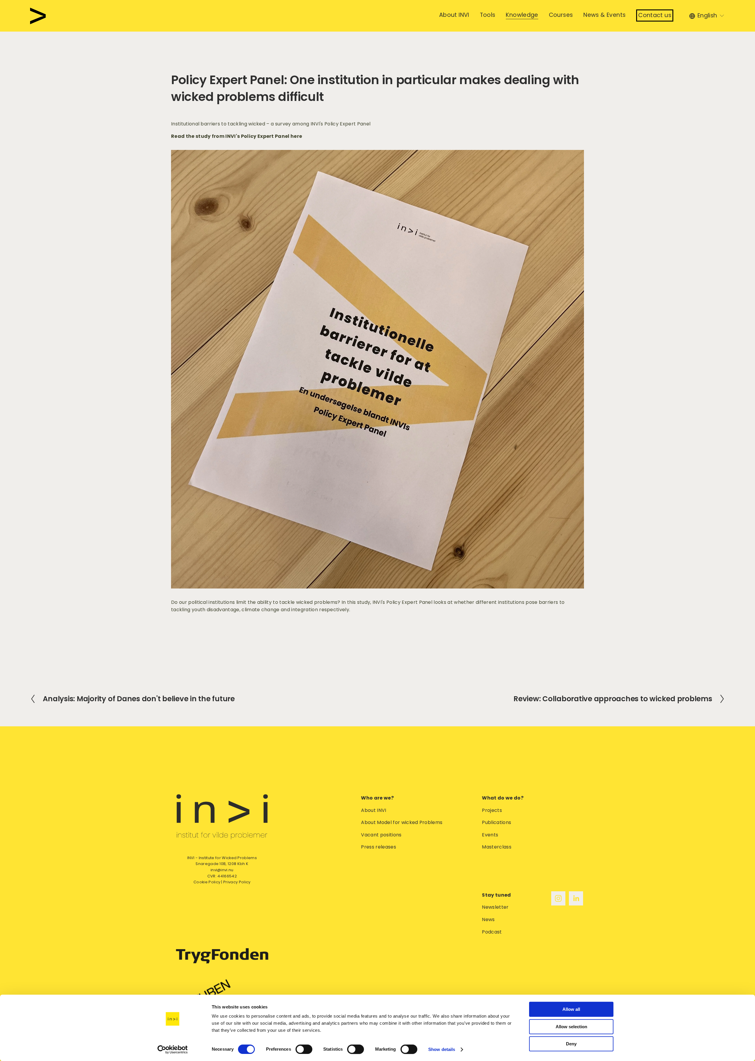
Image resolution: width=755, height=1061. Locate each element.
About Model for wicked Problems (401, 822)
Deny (571, 1043)
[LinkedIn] (576, 898)
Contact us (654, 15)
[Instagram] (558, 898)
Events (490, 834)
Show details (441, 1049)
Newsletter (495, 907)
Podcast (492, 931)
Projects (492, 810)
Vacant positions (381, 834)
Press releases (378, 846)
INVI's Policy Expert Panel (340, 123)
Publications (496, 822)
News (488, 919)
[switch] (304, 1049)
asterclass (498, 846)
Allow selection (571, 1026)
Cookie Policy (206, 882)
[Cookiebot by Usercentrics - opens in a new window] (172, 1049)
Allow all (571, 1009)
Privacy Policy (236, 882)
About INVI (373, 810)
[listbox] (707, 16)
